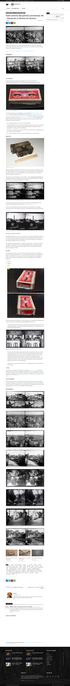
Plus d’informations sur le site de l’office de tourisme (29, 374)
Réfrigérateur (24, 571)
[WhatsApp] (14, 23)
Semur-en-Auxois (32, 370)
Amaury (8, 20)
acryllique (62, 20)
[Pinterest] (12, 23)
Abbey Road (59, 18)
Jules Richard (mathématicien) (14, 567)
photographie (29, 568)
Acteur (51, 16)
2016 (57, 16)
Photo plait (19, 568)
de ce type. (8, 209)
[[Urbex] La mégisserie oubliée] (8, 654)
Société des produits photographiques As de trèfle (16, 572)
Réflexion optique (18, 571)
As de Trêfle (30, 564)
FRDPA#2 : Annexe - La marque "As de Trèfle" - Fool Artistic (21, 606)
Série (7, 572)
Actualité (47, 15)
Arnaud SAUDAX (19, 236)
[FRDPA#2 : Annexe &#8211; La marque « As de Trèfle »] (25, 553)
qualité (13, 571)
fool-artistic (37, 566)
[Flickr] (14, 598)
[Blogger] (47, 676)
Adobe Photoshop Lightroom (55, 18)
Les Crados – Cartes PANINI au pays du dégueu (14, 587)
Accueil (7, 11)
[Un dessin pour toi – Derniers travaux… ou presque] (8, 664)
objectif (35, 567)
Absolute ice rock (52, 18)
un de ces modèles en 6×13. (30, 204)
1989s (56, 18)
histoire (41, 566)
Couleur (25, 566)
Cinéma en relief (8, 566)
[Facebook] (57, 0)
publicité (10, 571)
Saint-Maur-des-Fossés (33, 571)
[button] (63, 8)
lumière (20, 567)
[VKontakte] (58, 676)
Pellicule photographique (13, 568)
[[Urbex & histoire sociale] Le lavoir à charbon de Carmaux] (8, 659)
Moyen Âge (24, 567)
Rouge (28, 571)
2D (46, 22)
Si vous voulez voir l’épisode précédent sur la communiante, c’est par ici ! (20, 51)
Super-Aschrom (31, 572)
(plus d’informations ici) (25, 348)
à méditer (53, 16)
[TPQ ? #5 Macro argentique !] (37, 553)
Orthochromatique (40, 567)
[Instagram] (59, 0)
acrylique (47, 18)
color (17, 566)
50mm (53, 15)
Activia (61, 16)
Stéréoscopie (26, 572)
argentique (24, 564)
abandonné (58, 20)
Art (27, 564)
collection (13, 566)
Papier (7, 568)
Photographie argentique (35, 568)
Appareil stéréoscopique (18, 564)
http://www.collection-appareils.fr (26, 117)
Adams (55, 20)
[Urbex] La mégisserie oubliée (17, 652)
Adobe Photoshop (59, 15)
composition (20, 566)
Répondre (11, 612)
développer (28, 566)
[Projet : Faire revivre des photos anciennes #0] (12, 553)
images (7, 567)
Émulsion (33, 566)
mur (27, 567)
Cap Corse (39, 564)
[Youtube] (63, 0)
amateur (12, 564)
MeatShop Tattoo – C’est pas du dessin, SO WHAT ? (36, 588)
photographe (24, 568)
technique (36, 572)
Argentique (10, 11)
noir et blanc (31, 567)
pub (6, 571)
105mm (51, 15)
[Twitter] (60, 0)
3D (9, 564)
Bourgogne (35, 564)
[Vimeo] (62, 0)
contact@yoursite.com (29, 680)
